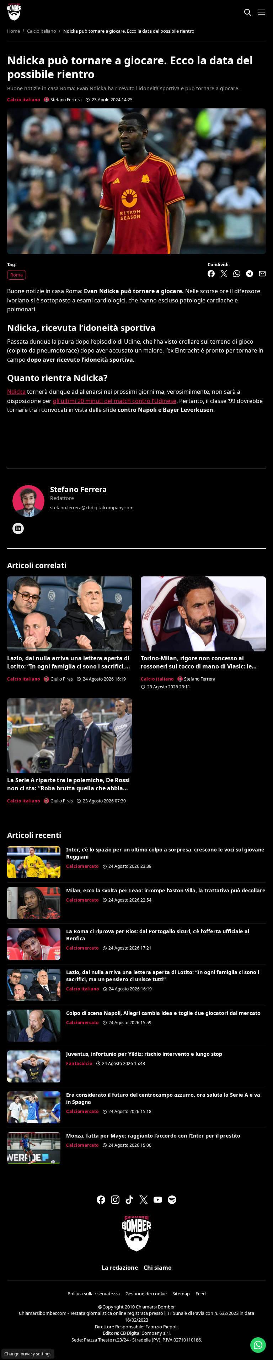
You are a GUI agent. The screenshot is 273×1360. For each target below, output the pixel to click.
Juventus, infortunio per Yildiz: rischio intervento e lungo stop (144, 1053)
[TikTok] (129, 1199)
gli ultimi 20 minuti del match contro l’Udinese (114, 401)
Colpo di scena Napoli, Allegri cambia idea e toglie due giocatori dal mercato (163, 1013)
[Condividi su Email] (262, 273)
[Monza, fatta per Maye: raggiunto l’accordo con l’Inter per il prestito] (33, 1148)
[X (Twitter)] (143, 1199)
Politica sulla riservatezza (94, 1293)
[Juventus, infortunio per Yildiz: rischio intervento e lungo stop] (33, 1066)
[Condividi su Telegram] (249, 273)
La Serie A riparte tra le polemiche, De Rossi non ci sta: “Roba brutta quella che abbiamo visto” (69, 788)
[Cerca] (247, 12)
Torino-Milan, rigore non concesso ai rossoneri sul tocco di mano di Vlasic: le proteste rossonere (196, 666)
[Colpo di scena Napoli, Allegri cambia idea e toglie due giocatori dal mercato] (33, 1026)
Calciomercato (82, 866)
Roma (16, 275)
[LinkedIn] (18, 528)
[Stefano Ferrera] (28, 501)
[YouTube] (158, 1199)
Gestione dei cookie (146, 1293)
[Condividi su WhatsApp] (236, 273)
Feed (201, 1293)
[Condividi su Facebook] (211, 273)
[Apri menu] (261, 12)
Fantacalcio (79, 1063)
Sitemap (181, 1293)
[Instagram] (115, 1199)
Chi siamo (158, 1268)
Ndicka (16, 392)
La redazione (120, 1268)
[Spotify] (172, 1199)
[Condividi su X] (224, 273)
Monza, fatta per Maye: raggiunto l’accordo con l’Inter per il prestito (153, 1135)
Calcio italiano (23, 100)
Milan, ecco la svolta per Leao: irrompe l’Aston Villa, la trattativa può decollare (166, 890)
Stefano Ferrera (78, 489)
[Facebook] (101, 1199)
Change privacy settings (28, 1354)
